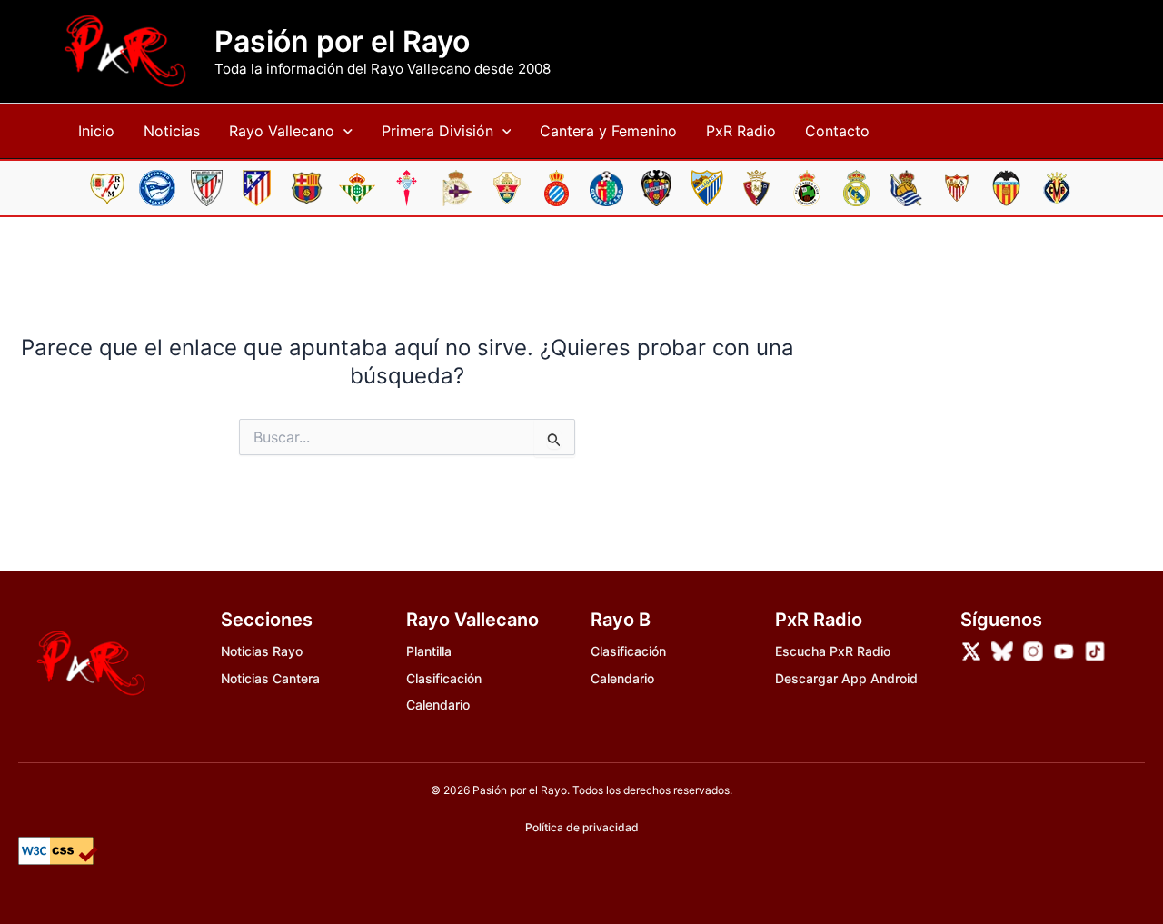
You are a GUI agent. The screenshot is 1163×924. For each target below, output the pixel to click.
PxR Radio (741, 131)
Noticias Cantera (270, 678)
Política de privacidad (582, 827)
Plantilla (429, 651)
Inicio (96, 131)
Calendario (438, 704)
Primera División (437, 131)
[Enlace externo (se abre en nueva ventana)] (971, 651)
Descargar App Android (846, 678)
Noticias (172, 131)
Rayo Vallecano (281, 131)
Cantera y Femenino (608, 131)
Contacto (837, 131)
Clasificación (444, 678)
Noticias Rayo (262, 651)
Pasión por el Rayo (342, 42)
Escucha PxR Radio (832, 651)
